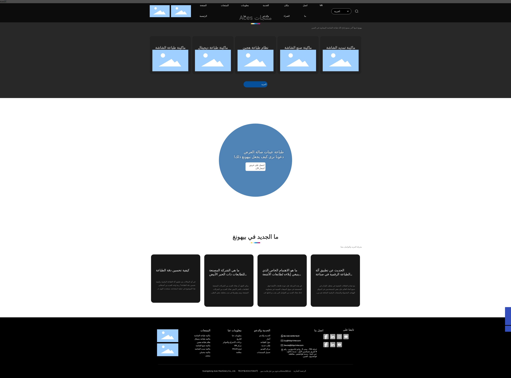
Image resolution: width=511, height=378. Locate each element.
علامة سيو (264, 371)
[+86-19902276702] (508, 316)
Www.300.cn (285, 371)
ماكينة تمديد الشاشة (340, 47)
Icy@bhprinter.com (292, 340)
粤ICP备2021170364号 (248, 371)
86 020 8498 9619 (291, 336)
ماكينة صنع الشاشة (298, 47)
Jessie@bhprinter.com (294, 345)
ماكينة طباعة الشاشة (170, 47)
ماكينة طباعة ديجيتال (213, 47)
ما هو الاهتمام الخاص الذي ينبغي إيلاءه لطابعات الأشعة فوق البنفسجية (280, 274)
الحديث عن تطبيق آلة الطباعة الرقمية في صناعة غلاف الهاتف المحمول (333, 274)
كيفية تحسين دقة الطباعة (172, 270)
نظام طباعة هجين (255, 47)
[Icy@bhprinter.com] (508, 310)
